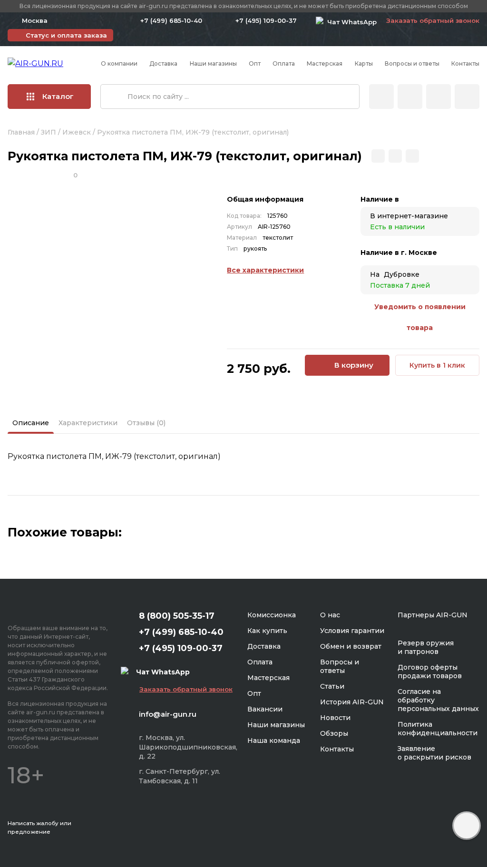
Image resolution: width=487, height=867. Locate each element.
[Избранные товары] (438, 96)
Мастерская (324, 63)
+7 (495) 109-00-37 (266, 20)
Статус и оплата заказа (66, 35)
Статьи (332, 686)
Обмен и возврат (350, 646)
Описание (30, 423)
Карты (364, 63)
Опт (255, 63)
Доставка (163, 63)
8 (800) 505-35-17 (176, 616)
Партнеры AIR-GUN (433, 615)
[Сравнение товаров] (410, 96)
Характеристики (87, 423)
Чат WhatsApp (350, 22)
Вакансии (264, 709)
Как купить (267, 630)
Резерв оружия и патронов (426, 647)
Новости (335, 717)
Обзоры (334, 733)
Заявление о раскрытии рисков (434, 752)
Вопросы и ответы (412, 63)
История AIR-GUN (352, 702)
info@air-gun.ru (167, 714)
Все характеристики (265, 270)
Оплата (284, 63)
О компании (119, 63)
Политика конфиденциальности (437, 728)
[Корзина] (467, 96)
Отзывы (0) (146, 423)
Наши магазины (213, 63)
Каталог (58, 96)
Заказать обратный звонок (432, 20)
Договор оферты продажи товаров (430, 671)
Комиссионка (271, 615)
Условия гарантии (352, 630)
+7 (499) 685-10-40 (171, 20)
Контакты (465, 63)
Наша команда (273, 740)
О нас (330, 615)
